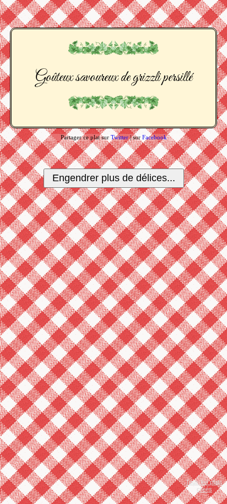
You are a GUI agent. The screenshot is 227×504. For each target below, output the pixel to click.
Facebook (154, 137)
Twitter (119, 137)
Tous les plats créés (204, 485)
